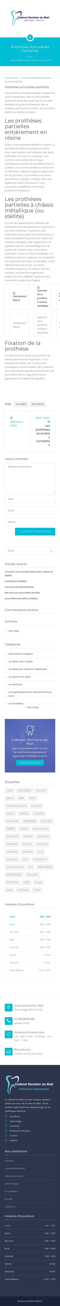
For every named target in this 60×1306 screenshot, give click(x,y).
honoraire (12, 852)
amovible (21, 404)
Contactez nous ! (30, 762)
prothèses (38, 404)
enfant (28, 836)
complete (36, 806)
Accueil (10, 1161)
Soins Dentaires (15, 1168)
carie (32, 798)
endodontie (13, 836)
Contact (10, 1206)
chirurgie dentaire (16, 806)
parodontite (40, 859)
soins (9, 890)
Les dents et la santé (19, 676)
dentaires (46, 821)
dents (11, 828)
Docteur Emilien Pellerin (37, 77)
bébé (21, 798)
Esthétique (12, 1184)
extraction (43, 836)
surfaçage (22, 890)
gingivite (27, 844)
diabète (24, 829)
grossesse (42, 844)
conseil (10, 813)
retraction (12, 882)
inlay (40, 852)
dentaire (30, 821)
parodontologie (15, 867)
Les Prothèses (15, 81)
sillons (38, 882)
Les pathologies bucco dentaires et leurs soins (30, 694)
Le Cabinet (11, 1191)
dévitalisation (40, 829)
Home (29, 56)
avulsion (41, 791)
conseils (24, 813)
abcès (10, 791)
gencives (12, 844)
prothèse (45, 867)
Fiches (9, 1199)
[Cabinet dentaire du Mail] (30, 18)
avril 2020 (14, 631)
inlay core (12, 859)
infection (27, 852)
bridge (10, 798)
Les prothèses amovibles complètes (21, 598)
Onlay (25, 859)
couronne (38, 813)
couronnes (12, 821)
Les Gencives (15, 684)
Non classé (33, 707)
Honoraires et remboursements (19, 587)
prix (31, 867)
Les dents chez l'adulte (21, 661)
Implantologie (14, 1176)
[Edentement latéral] (20, 296)
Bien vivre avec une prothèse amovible (22, 592)
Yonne (37, 890)
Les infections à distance (16, 581)
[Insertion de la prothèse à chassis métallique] (42, 296)
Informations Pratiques (21, 654)
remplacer (32, 875)
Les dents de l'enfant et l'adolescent (28, 669)
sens (26, 882)
